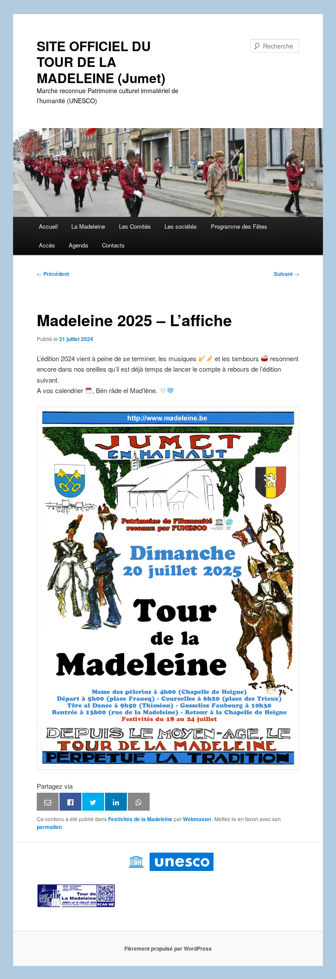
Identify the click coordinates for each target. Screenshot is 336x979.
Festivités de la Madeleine (140, 819)
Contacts (113, 245)
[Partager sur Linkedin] (116, 802)
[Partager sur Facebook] (70, 802)
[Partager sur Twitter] (93, 802)
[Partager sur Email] (48, 802)
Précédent (53, 274)
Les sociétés (180, 226)
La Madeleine (88, 226)
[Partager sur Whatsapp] (139, 802)
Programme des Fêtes (239, 226)
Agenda (78, 245)
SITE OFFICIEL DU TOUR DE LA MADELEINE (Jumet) (101, 61)
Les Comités (135, 226)
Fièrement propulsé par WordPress (168, 948)
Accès (47, 245)
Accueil (48, 226)
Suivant (286, 274)
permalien (49, 827)
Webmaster (197, 819)
